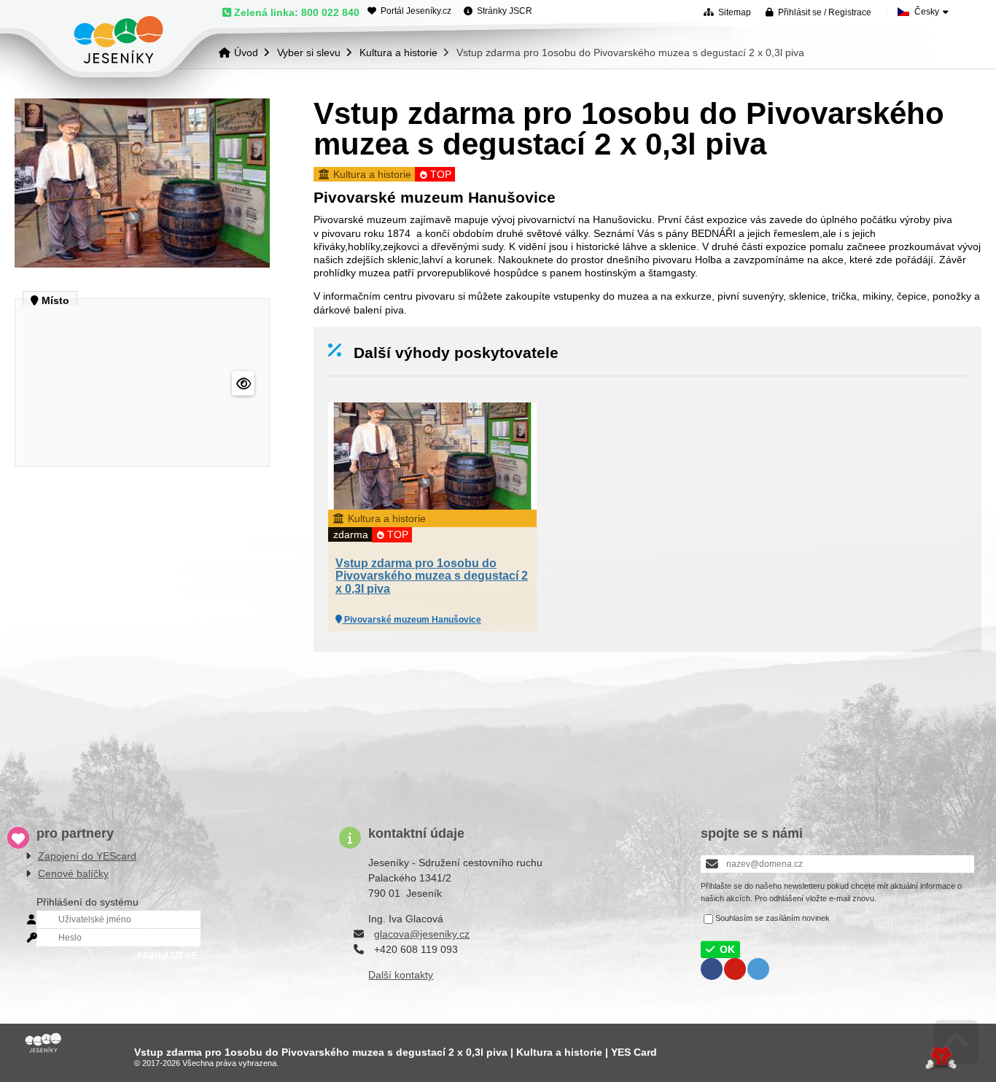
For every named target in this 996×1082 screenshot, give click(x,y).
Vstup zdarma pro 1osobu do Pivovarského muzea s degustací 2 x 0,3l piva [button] (431, 576)
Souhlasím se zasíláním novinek (772, 918)
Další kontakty (400, 975)
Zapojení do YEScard (87, 856)
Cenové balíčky (73, 873)
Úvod (118, 40)
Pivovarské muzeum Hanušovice (411, 620)
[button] (818, 12)
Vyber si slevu (309, 52)
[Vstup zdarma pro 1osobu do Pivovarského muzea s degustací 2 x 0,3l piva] (142, 264)
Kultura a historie (398, 52)
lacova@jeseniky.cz (425, 934)
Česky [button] (926, 12)
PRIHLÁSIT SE (167, 956)
